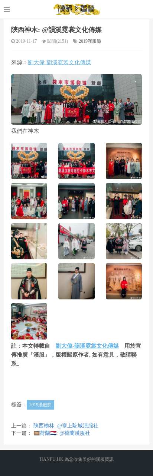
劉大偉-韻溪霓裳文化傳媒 (59, 62)
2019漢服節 (90, 41)
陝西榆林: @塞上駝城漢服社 (65, 426)
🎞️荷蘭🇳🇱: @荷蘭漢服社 (61, 433)
